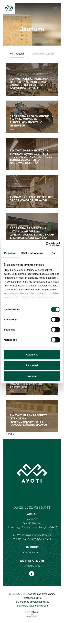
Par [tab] (54, 253)
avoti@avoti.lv (32, 566)
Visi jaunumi (17, 53)
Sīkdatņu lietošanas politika (33, 605)
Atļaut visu (32, 354)
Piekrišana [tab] (10, 253)
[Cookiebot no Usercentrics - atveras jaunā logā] (46, 244)
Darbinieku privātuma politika (33, 601)
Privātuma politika (32, 597)
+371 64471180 (32, 552)
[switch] (55, 319)
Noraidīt (32, 376)
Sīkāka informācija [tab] (32, 253)
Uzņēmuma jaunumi (43, 53)
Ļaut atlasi (32, 365)
